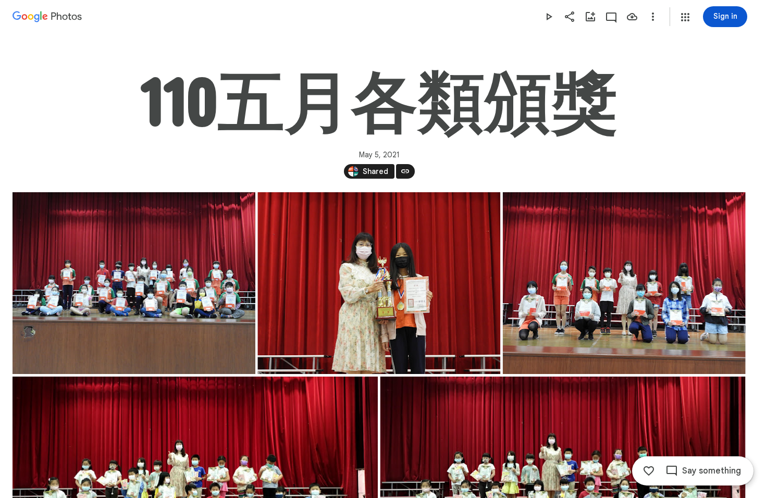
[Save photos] (632, 16)
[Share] (569, 16)
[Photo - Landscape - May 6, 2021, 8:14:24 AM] (134, 283)
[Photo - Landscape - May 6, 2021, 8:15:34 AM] (378, 283)
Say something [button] (711, 471)
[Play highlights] (548, 16)
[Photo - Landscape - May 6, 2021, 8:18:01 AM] (624, 283)
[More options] (653, 16)
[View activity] (611, 16)
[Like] (648, 470)
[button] (685, 17)
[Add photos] (590, 16)
